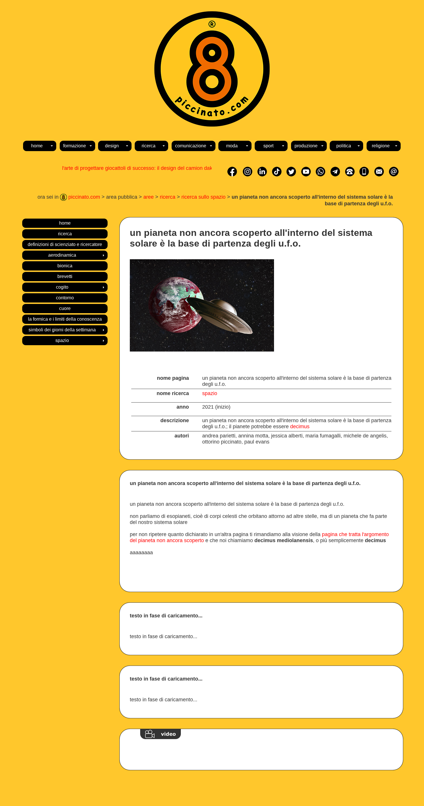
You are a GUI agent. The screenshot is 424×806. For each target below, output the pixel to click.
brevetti (64, 276)
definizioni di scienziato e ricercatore (65, 244)
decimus (299, 426)
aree (148, 197)
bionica (64, 265)
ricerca (167, 197)
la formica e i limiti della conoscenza (65, 319)
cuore (65, 308)
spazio (209, 393)
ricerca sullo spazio (203, 197)
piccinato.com (83, 197)
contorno (65, 297)
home (65, 223)
